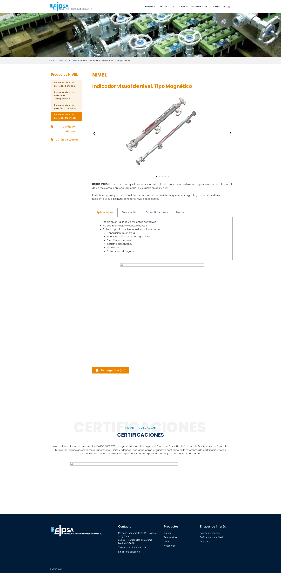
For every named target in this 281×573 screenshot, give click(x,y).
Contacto (218, 6)
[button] (66, 129)
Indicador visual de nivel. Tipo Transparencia (64, 95)
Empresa (150, 6)
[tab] (105, 212)
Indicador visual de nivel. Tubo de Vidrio (65, 106)
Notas (180, 212)
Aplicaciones (104, 212)
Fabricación (129, 212)
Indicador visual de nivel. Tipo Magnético (65, 116)
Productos (167, 6)
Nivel (76, 60)
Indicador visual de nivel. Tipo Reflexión (64, 84)
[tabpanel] (162, 238)
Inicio (52, 60)
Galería (183, 6)
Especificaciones (157, 212)
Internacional (199, 6)
